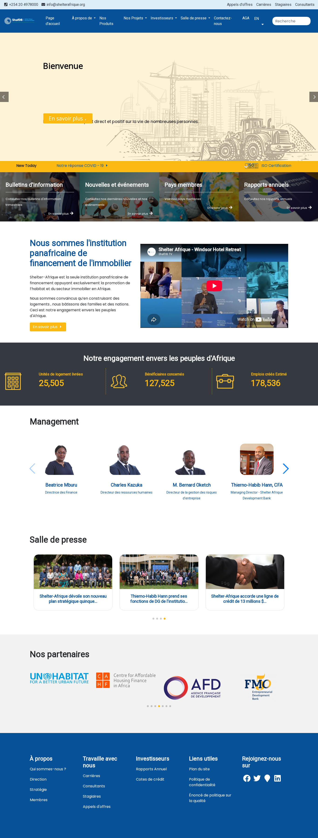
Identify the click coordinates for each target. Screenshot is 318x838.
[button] (286, 468)
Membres (38, 800)
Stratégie (38, 789)
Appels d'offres (240, 4)
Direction (38, 779)
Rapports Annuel (151, 769)
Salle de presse (194, 18)
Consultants (305, 4)
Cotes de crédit (150, 779)
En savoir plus (66, 118)
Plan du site (199, 769)
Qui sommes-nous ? (48, 769)
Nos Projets (134, 18)
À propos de (82, 18)
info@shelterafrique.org (65, 4)
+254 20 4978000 (23, 4)
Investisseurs (162, 18)
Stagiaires (283, 4)
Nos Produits (106, 21)
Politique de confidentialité (202, 782)
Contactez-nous (223, 21)
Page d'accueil (53, 21)
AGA (245, 18)
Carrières (263, 4)
